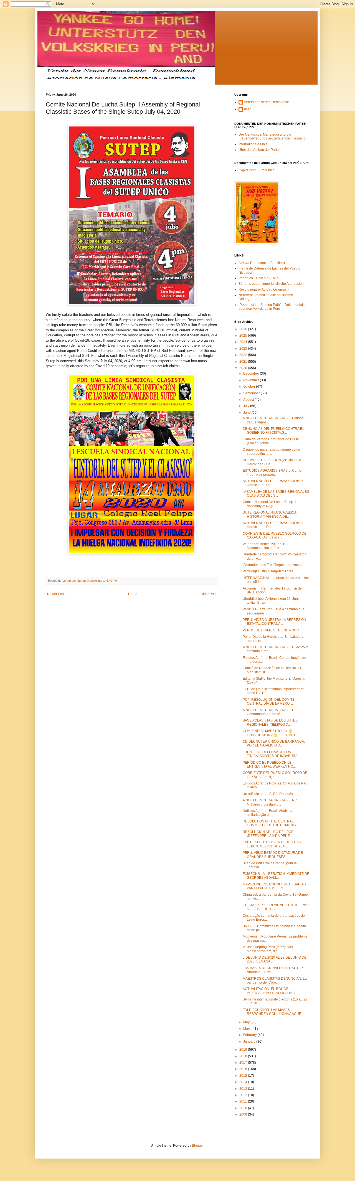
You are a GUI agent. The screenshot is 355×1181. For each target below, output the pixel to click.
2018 (243, 1056)
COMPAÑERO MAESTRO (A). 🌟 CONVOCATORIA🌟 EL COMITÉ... (271, 733)
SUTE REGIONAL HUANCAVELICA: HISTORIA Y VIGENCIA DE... (270, 514)
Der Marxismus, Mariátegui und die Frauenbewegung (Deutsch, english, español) (273, 136)
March (248, 1028)
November (251, 380)
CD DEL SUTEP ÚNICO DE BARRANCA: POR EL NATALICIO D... (274, 743)
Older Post (208, 594)
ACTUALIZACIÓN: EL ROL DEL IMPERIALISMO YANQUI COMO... (270, 991)
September (252, 393)
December (251, 373)
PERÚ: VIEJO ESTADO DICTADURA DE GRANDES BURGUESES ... (273, 855)
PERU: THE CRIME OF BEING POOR (271, 630)
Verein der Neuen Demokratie (266, 102)
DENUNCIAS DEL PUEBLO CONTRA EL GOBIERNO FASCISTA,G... (273, 431)
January (249, 1041)
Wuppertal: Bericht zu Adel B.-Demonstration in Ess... (265, 546)
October (249, 386)
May (246, 1022)
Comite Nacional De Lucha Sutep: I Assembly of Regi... (269, 504)
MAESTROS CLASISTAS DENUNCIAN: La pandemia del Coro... (275, 980)
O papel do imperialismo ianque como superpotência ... (271, 451)
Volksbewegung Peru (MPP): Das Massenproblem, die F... (268, 949)
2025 (243, 335)
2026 (243, 329)
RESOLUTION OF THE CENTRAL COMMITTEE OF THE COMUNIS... (270, 823)
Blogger (198, 1145)
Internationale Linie (253, 144)
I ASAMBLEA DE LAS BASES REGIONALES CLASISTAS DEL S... (276, 493)
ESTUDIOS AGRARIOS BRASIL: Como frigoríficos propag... (272, 472)
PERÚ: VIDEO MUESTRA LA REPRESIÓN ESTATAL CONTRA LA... (274, 622)
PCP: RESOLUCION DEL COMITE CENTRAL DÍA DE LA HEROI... (269, 701)
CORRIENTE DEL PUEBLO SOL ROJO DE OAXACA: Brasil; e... (275, 775)
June (247, 413)
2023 (243, 349)
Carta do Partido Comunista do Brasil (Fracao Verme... (271, 441)
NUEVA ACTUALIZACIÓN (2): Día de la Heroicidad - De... (272, 462)
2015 (243, 1076)
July (246, 406)
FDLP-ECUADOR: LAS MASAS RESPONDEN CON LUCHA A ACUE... (273, 1012)
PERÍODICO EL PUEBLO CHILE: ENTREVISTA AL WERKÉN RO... (269, 764)
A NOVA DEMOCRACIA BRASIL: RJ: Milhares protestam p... (270, 802)
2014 (243, 1082)
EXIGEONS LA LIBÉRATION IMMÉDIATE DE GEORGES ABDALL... (276, 876)
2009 (243, 1114)
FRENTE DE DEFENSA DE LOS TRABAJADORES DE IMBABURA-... (272, 754)
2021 (243, 362)
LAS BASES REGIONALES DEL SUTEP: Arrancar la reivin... (273, 970)
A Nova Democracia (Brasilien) (262, 263)
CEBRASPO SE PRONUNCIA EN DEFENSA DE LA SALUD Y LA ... (276, 907)
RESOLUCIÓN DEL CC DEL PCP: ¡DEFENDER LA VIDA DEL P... (268, 834)
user (247, 109)
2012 (243, 1095)
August (249, 400)
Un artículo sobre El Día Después (268, 794)
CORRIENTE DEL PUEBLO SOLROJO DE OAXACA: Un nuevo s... (274, 535)
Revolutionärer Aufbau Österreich (264, 289)
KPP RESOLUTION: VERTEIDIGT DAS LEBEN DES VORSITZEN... (272, 844)
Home (132, 594)
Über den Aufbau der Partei (259, 150)
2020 (243, 368)
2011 (243, 1101)
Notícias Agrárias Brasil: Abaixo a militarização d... (267, 813)
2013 (243, 1089)
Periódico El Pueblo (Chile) (259, 278)
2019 (243, 1050)
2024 (243, 342)
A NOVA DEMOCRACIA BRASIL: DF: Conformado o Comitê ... (270, 712)
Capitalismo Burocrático (257, 170)
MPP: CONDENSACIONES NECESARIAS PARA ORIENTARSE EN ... (274, 886)
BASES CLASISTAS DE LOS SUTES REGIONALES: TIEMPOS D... (270, 722)
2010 (243, 1108)
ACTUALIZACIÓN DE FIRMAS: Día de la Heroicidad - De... (273, 483)
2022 (243, 355)
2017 (243, 1063)
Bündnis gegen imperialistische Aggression (271, 284)
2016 (243, 1069)
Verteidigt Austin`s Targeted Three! (268, 571)
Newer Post (56, 594)
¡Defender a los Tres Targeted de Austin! (273, 565)
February (250, 1035)
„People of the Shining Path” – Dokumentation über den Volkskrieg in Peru (273, 307)
